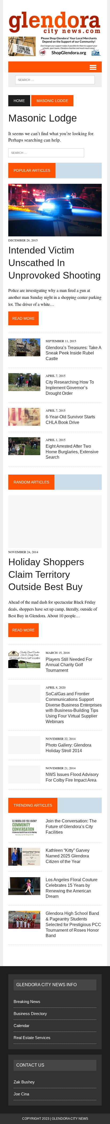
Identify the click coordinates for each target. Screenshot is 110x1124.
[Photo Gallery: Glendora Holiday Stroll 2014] (24, 750)
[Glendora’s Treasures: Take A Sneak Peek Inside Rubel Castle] (24, 353)
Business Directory (30, 1013)
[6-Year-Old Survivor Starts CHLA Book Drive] (24, 422)
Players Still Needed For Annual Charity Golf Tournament (69, 665)
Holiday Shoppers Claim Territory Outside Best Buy (46, 574)
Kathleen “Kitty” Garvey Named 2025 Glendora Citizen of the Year (67, 856)
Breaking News (27, 1001)
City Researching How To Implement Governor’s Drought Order (70, 388)
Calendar (21, 1025)
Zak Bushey (24, 1082)
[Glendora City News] (55, 21)
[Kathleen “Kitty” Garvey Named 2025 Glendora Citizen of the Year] (24, 862)
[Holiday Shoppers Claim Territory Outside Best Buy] (55, 544)
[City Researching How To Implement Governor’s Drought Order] (24, 387)
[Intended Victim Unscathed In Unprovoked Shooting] (55, 233)
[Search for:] (46, 152)
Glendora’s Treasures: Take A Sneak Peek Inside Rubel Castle (73, 353)
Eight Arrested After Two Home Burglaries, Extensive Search (72, 452)
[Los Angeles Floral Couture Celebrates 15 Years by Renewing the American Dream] (24, 891)
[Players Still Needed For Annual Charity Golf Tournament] (24, 665)
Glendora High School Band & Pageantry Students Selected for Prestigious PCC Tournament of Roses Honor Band (73, 924)
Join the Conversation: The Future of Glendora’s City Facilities (71, 826)
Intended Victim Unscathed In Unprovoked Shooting (54, 263)
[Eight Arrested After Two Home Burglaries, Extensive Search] (24, 451)
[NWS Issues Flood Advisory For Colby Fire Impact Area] (24, 780)
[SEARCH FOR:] (55, 79)
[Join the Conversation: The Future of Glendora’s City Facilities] (24, 833)
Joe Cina (21, 1094)
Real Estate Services (32, 1037)
